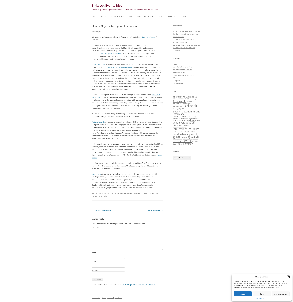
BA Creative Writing (149, 37)
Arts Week (179, 101)
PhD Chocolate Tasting (101, 210)
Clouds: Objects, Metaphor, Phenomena (107, 53)
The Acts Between (155, 210)
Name (95, 252)
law (174, 131)
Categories (176, 81)
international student (179, 127)
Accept (242, 294)
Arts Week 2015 (188, 103)
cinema (184, 116)
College (175, 64)
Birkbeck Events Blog (107, 5)
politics (176, 136)
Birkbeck (190, 105)
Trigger (180, 144)
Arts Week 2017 (178, 106)
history (176, 125)
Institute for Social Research (182, 70)
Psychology (184, 137)
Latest (103, 16)
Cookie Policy (260, 298)
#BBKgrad (178, 96)
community (191, 116)
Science (160, 16)
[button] (288, 277)
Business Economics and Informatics (186, 113)
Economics (186, 118)
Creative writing (178, 118)
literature (189, 131)
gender (177, 122)
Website (95, 270)
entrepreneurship (181, 120)
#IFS (185, 96)
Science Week (182, 141)
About (94, 16)
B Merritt (104, 196)
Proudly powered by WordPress (112, 298)
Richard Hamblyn (98, 64)
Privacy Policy (188, 16)
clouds (154, 193)
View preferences (280, 294)
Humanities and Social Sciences (141, 16)
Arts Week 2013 (190, 101)
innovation (184, 125)
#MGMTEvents (192, 97)
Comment (96, 227)
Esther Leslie (96, 174)
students (195, 142)
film (192, 120)
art (139, 193)
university (188, 143)
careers (176, 116)
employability (194, 118)
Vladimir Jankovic (98, 122)
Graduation (188, 122)
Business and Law (117, 16)
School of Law (187, 139)
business (178, 109)
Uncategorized (178, 83)
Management (189, 134)
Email (94, 261)
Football (197, 120)
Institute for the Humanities (182, 67)
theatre (175, 144)
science (195, 139)
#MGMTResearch (179, 99)
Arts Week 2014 (146, 193)
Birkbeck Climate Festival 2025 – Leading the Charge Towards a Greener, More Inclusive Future (186, 34)
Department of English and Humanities (118, 67)
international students (186, 129)
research (193, 136)
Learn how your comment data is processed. (139, 285)
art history (193, 99)
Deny (262, 294)
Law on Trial (180, 132)
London (177, 134)
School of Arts (177, 139)
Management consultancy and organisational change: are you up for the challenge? (186, 47)
